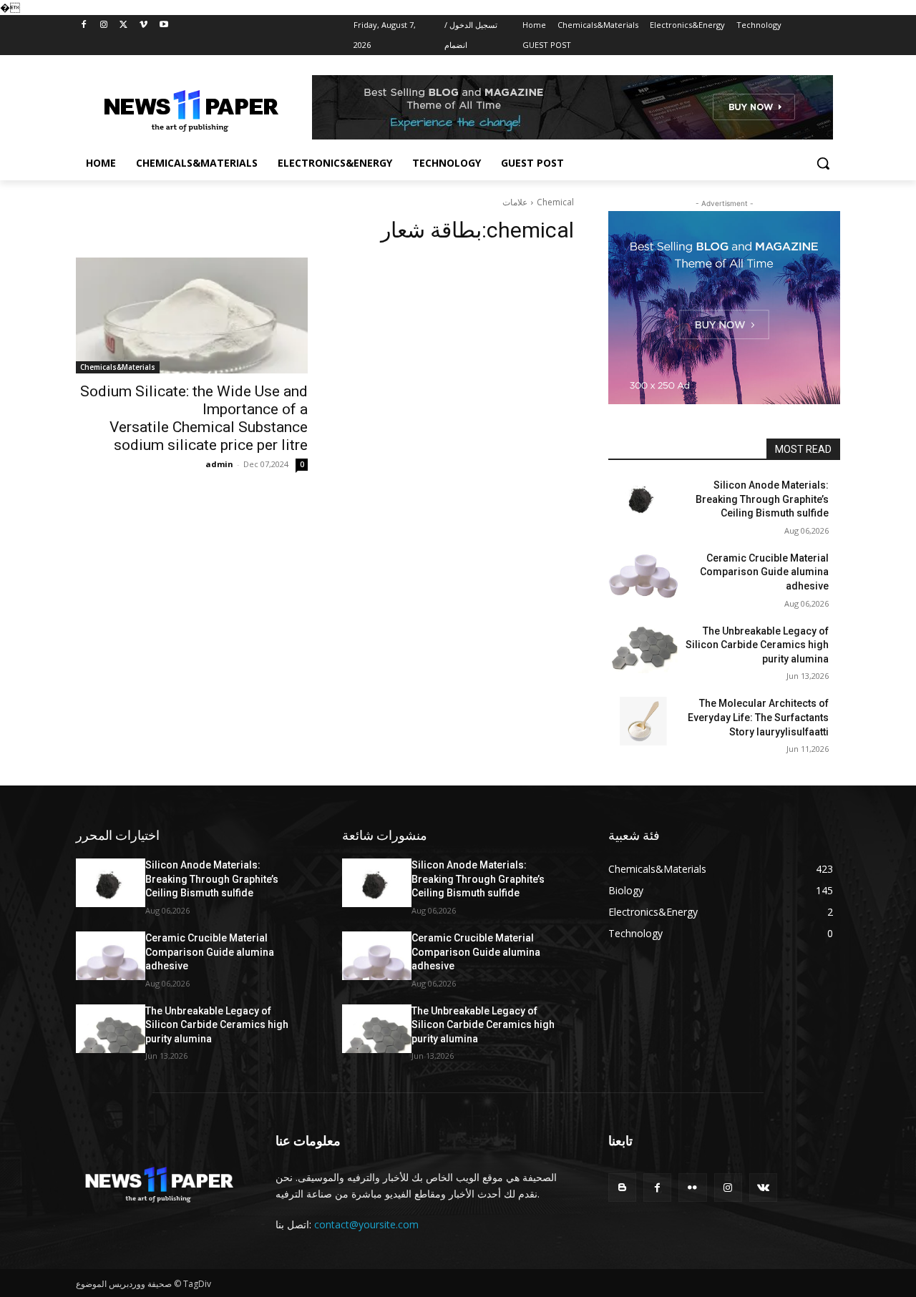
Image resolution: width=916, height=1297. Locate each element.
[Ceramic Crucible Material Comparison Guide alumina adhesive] (643, 576)
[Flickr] (692, 1187)
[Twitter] (124, 25)
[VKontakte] (763, 1187)
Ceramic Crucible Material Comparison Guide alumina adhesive (764, 572)
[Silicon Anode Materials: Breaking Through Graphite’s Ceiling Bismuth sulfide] (643, 503)
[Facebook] (84, 25)
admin (219, 464)
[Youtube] (163, 25)
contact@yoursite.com (366, 1224)
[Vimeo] (143, 25)
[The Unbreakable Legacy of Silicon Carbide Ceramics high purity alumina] (643, 649)
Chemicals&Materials (117, 367)
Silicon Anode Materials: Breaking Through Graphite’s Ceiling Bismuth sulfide (762, 499)
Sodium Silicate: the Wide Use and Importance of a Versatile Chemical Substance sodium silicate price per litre (194, 418)
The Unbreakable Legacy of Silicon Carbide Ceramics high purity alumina (757, 645)
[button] (823, 163)
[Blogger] (622, 1187)
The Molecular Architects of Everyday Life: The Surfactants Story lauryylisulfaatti (758, 717)
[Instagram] (104, 25)
